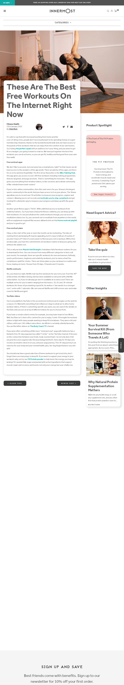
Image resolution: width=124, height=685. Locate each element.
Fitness (10, 124)
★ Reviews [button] (121, 345)
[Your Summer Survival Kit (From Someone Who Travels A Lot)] (103, 308)
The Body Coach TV (38, 326)
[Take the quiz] (103, 232)
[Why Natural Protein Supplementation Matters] (103, 365)
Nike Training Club (67, 173)
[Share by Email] (71, 126)
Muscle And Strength (32, 249)
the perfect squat (23, 148)
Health (16, 124)
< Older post (15, 383)
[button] (5, 11)
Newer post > (68, 383)
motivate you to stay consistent (54, 198)
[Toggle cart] (115, 11)
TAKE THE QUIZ (99, 268)
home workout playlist (67, 220)
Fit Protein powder (35, 359)
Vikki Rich (13, 129)
